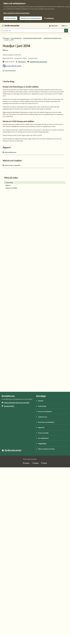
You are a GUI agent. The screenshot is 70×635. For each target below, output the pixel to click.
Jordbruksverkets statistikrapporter (52, 38)
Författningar (42, 406)
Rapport (8, 185)
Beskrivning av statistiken (16, 165)
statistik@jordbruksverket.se (38, 62)
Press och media (43, 433)
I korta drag (9, 182)
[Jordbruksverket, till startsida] (10, 25)
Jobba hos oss (42, 417)
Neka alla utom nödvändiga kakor (31, 18)
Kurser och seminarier (45, 411)
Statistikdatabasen (10, 71)
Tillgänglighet (42, 443)
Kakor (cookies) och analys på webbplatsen (16, 13)
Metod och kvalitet (11, 188)
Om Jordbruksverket (16, 38)
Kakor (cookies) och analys (46, 449)
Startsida (6, 38)
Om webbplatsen (43, 438)
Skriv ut (6, 50)
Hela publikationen (14, 152)
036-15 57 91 (22, 62)
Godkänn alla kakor (10, 18)
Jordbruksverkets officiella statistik (32, 38)
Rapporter (41, 427)
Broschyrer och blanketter (46, 422)
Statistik (40, 401)
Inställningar (50, 18)
